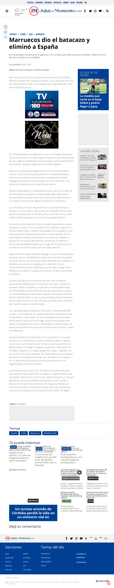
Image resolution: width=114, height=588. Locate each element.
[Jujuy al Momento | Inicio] (106, 546)
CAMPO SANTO (66, 449)
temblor (39, 449)
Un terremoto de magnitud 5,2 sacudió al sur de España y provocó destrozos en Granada (46, 460)
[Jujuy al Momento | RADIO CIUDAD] (105, 538)
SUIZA (23, 433)
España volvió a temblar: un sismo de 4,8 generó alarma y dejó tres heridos (20, 456)
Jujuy (7, 554)
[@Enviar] (5, 37)
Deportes (48, 2)
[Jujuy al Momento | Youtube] (100, 11)
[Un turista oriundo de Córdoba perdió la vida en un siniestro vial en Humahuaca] (33, 487)
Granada (13, 447)
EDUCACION (45, 554)
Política (30, 2)
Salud (72, 2)
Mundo (65, 2)
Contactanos (81, 562)
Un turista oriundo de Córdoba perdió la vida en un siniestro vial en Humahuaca (33, 515)
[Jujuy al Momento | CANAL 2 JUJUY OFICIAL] (86, 538)
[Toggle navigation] (7, 11)
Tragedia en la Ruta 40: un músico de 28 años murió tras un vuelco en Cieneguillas (88, 179)
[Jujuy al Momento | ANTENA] (91, 538)
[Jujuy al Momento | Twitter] (90, 11)
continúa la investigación (70, 478)
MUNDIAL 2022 (50, 433)
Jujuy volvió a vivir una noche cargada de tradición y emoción (88, 167)
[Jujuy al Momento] (19, 540)
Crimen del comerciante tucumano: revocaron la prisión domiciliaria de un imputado (97, 509)
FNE (85, 2)
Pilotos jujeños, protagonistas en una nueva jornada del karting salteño (71, 458)
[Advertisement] (41, 413)
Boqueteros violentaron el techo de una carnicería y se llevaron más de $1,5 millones (88, 188)
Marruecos (35, 433)
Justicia (90, 501)
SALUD (43, 566)
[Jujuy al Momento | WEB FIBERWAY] (96, 538)
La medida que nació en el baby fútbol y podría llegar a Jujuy (91, 101)
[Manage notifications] (109, 583)
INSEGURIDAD (46, 562)
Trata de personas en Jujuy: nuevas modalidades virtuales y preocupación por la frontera (88, 199)
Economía (39, 2)
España (14, 433)
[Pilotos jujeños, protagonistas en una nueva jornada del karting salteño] (72, 452)
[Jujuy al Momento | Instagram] (95, 11)
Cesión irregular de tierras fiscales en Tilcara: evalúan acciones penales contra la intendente (72, 487)
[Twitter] (5, 32)
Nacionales (9, 558)
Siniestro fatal (33, 500)
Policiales (57, 2)
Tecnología (27, 570)
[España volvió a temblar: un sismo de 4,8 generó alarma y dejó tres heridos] (20, 450)
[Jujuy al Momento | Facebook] (85, 11)
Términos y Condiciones (12, 577)
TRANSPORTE (46, 558)
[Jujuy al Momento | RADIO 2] (100, 538)
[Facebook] (5, 27)
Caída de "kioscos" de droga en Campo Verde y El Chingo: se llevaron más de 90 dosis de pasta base (88, 159)
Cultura (79, 2)
